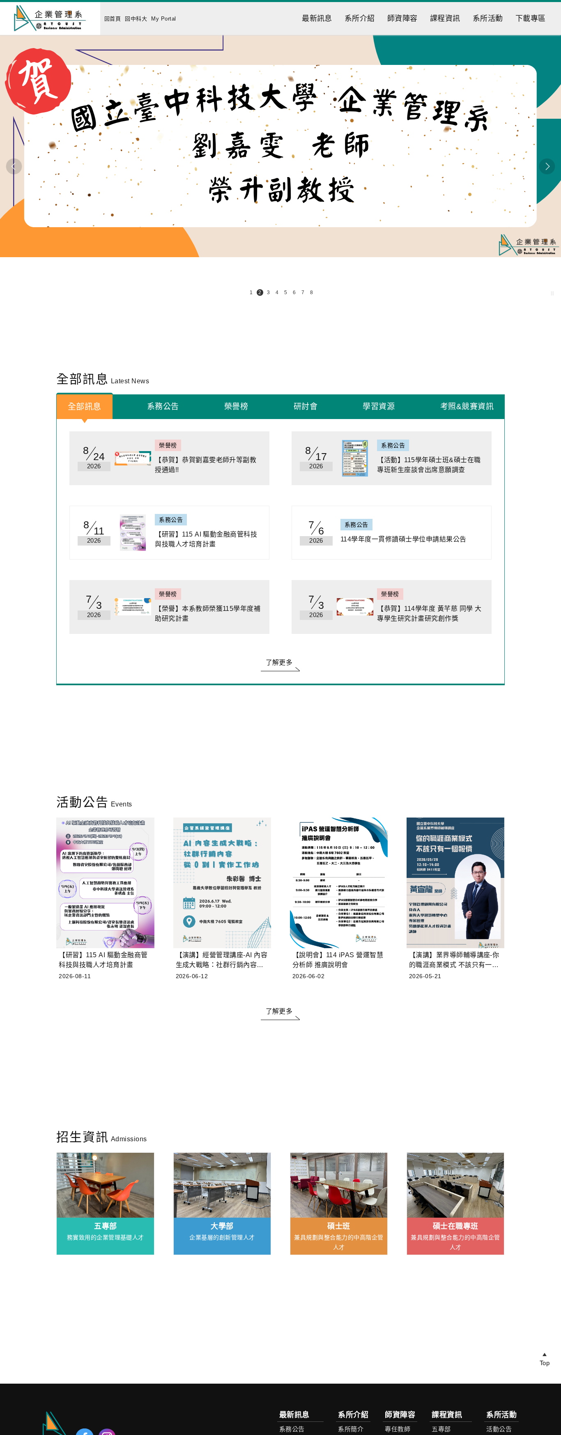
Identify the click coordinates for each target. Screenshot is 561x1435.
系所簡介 (350, 1429)
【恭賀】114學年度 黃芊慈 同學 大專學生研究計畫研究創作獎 (429, 613)
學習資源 (379, 406)
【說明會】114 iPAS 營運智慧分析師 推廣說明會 (338, 959)
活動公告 (499, 1429)
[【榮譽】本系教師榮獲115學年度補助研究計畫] (133, 607)
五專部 (105, 1226)
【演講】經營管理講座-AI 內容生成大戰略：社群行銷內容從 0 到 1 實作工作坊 (222, 960)
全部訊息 (84, 406)
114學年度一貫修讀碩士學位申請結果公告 (403, 539)
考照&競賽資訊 (467, 406)
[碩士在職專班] (455, 1185)
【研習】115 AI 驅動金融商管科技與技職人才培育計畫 (206, 539)
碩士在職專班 (455, 1226)
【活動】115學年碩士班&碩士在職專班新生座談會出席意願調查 (429, 464)
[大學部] (222, 1185)
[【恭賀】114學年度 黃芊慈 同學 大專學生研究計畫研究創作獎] (355, 607)
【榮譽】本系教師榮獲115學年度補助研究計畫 (207, 613)
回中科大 (136, 19)
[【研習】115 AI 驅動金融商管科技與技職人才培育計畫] (133, 532)
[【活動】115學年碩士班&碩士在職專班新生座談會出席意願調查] (355, 458)
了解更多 (279, 662)
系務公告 (163, 406)
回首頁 (112, 19)
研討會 (305, 406)
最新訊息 (317, 18)
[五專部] (105, 1185)
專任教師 (397, 1429)
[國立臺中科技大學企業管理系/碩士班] (50, 32)
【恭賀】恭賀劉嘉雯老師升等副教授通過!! (205, 464)
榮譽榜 (236, 406)
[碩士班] (339, 1185)
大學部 (222, 1226)
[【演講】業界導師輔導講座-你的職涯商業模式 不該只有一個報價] (456, 883)
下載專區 (530, 18)
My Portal (163, 19)
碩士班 (338, 1226)
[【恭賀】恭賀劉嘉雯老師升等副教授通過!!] (133, 458)
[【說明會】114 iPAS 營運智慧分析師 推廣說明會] (339, 883)
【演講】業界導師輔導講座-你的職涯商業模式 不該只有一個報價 (454, 960)
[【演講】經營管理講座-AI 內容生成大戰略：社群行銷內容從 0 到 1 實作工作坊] (222, 883)
